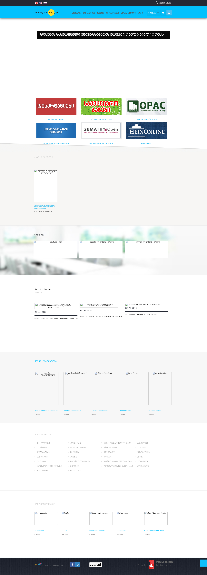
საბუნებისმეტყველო (80, 462)
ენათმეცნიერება (78, 448)
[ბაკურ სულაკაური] (101, 518)
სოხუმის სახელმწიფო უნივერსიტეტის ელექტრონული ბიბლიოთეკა (102, 35)
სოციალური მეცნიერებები (49, 466)
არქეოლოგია (43, 443)
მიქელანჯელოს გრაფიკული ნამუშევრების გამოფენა (104, 317)
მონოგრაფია (143, 452)
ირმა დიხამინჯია (99, 411)
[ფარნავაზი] (46, 518)
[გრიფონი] (128, 518)
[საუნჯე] (73, 518)
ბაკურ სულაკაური (97, 530)
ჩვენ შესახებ (112, 13)
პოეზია (73, 457)
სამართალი (142, 462)
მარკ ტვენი (125, 411)
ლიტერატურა (43, 452)
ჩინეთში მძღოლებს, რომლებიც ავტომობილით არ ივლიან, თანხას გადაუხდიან (71, 318)
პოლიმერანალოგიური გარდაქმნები (44, 207)
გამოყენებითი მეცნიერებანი (117, 443)
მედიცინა (74, 452)
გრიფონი (121, 530)
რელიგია (41, 462)
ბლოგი (100, 13)
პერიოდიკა (42, 457)
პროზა (140, 457)
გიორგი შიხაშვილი (72, 411)
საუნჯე (65, 530)
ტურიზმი (74, 466)
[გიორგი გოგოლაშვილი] (46, 388)
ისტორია (141, 448)
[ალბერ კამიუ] (160, 388)
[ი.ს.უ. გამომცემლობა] (156, 518)
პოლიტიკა (108, 457)
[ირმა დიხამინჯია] (103, 388)
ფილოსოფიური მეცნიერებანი (118, 466)
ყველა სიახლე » (42, 290)
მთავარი (76, 13)
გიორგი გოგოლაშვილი (46, 411)
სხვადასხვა (75, 471)
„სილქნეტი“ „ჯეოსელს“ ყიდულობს (140, 314)
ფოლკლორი (143, 466)
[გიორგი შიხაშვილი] (75, 388)
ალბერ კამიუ (155, 411)
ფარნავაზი (39, 530)
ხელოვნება (42, 471)
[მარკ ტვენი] (131, 388)
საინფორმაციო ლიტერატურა (118, 462)
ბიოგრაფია (75, 443)
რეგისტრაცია (165, 3)
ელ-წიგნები (89, 13)
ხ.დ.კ (140, 13)
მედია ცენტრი (128, 13)
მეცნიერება (109, 452)
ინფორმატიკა (110, 448)
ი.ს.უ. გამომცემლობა (154, 530)
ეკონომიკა (42, 448)
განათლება (142, 443)
